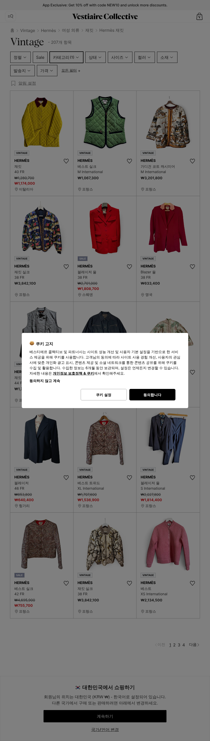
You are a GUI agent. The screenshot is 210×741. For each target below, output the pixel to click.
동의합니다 (152, 394)
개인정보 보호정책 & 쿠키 (73, 373)
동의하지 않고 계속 (44, 380)
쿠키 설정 (103, 394)
